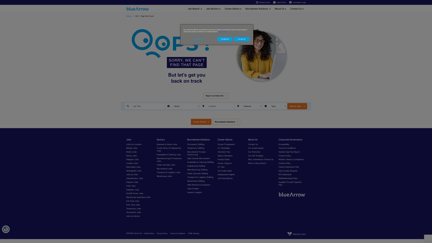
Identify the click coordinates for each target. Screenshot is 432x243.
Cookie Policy (223, 31)
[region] (216, 34)
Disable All (225, 39)
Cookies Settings (198, 39)
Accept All (241, 39)
